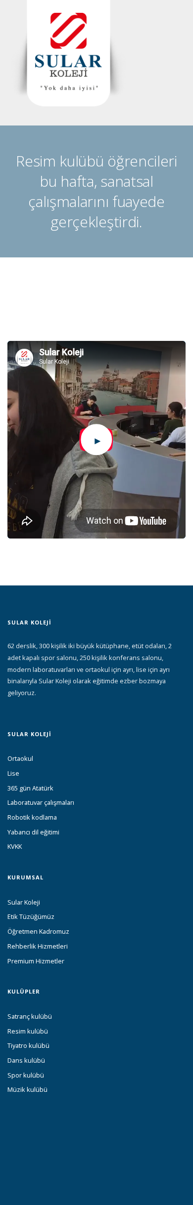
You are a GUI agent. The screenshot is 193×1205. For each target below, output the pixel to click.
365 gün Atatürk (30, 788)
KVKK (14, 846)
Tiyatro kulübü (28, 1045)
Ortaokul (20, 758)
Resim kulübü (27, 1031)
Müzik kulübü (27, 1089)
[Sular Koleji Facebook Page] (10, 1155)
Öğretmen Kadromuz (38, 931)
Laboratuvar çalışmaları (40, 802)
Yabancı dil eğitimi (33, 832)
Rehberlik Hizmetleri (37, 946)
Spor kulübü (25, 1075)
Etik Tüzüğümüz (30, 916)
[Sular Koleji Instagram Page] (27, 1155)
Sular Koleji (23, 902)
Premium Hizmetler (35, 960)
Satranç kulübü (29, 1016)
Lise (13, 773)
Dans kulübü (26, 1060)
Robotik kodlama (32, 817)
